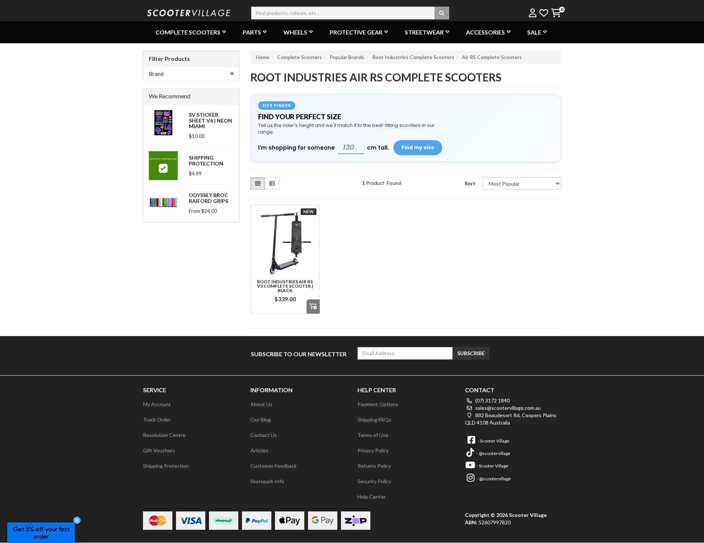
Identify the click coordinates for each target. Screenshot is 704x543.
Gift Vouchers (159, 450)
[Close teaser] (77, 520)
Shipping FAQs (374, 419)
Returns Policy (374, 466)
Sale (534, 32)
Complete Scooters (187, 32)
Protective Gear (356, 32)
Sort (470, 183)
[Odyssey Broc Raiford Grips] (163, 202)
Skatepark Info (267, 481)
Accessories (485, 32)
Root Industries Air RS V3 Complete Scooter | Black (285, 286)
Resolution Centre (164, 435)
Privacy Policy (373, 450)
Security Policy (374, 481)
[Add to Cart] (313, 306)
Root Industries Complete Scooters (413, 57)
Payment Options (378, 404)
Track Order (157, 419)
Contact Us (263, 435)
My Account (157, 404)
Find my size (418, 147)
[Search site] (441, 13)
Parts (252, 32)
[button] (41, 532)
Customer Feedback (273, 466)
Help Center (372, 496)
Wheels (295, 32)
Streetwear (424, 32)
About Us (261, 404)
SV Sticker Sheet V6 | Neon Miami (210, 120)
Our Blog (260, 419)
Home (263, 57)
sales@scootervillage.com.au (507, 408)
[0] (555, 13)
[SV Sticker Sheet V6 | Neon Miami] (163, 122)
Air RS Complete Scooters (492, 57)
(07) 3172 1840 (492, 400)
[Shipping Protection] (163, 165)
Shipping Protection (206, 160)
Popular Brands (347, 57)
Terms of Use (373, 435)
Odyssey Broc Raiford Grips (208, 198)
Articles (259, 450)
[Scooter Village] (189, 12)
